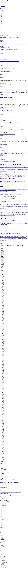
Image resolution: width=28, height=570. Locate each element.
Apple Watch (2, 251)
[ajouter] (8, 516)
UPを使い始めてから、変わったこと (7, 134)
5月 (3, 273)
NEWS (3, 6)
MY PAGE (3, 567)
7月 (3, 291)
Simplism (2, 257)
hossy (3, 41)
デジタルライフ (3, 262)
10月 (2, 10)
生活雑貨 (2, 539)
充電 (2, 537)
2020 (2, 316)
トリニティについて (4, 562)
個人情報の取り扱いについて (5, 560)
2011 (2, 405)
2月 (3, 285)
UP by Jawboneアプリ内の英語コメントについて (9, 122)
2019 (2, 326)
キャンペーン (3, 261)
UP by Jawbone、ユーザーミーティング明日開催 (9, 37)
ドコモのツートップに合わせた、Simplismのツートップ (11, 49)
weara (2, 258)
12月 (3, 297)
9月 (3, 280)
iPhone (2, 255)
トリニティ (2, 263)
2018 (2, 336)
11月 (3, 288)
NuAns (2, 256)
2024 (2, 277)
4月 (3, 274)
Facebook (2, 1)
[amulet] (8, 511)
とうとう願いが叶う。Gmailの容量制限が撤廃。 (9, 61)
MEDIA (3, 565)
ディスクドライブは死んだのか (6, 110)
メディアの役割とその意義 (5, 84)
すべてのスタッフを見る (3, 469)
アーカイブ (1, 40)
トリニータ (2, 264)
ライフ (1, 100)
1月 (3, 276)
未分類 (2, 266)
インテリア (2, 538)
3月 (3, 304)
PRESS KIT (4, 564)
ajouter (2, 250)
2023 (2, 287)
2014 (2, 375)
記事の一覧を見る (2, 498)
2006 (2, 454)
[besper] (8, 514)
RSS (2, 3)
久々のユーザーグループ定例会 (6, 97)
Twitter (2, 2)
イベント (2, 260)
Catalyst (2, 253)
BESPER (2, 252)
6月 (3, 282)
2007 (2, 444)
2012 (2, 395)
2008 (2, 434)
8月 (3, 281)
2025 (2, 270)
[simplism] (8, 509)
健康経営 (2, 563)
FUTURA (2, 254)
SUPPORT (3, 566)
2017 (2, 346)
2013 (2, 385)
